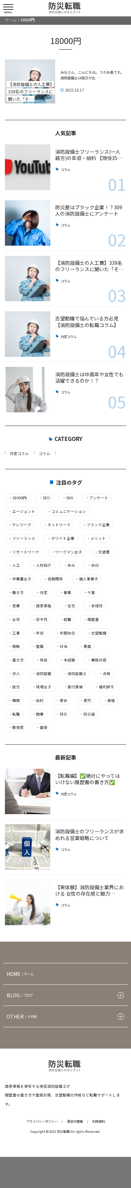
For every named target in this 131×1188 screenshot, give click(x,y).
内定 (42, 593)
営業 (14, 606)
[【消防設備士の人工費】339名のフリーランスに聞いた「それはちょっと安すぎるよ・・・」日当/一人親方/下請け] (27, 278)
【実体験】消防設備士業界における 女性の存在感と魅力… (89, 890)
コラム (65, 170)
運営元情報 (75, 1121)
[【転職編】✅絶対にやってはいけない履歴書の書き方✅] (27, 791)
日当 (61, 646)
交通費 (102, 552)
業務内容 (97, 660)
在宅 (69, 606)
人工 (14, 565)
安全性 (40, 619)
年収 (38, 633)
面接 (42, 727)
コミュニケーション (67, 511)
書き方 (16, 660)
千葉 (89, 593)
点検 (104, 674)
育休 (61, 700)
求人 (14, 674)
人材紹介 (41, 565)
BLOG (20, 995)
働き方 (16, 593)
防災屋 (87, 714)
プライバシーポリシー (42, 1121)
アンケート (96, 498)
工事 (14, 633)
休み (69, 565)
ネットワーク (57, 525)
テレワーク (19, 525)
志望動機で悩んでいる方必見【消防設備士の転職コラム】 (87, 321)
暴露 (85, 646)
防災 (61, 714)
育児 (85, 700)
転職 (14, 714)
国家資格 (41, 606)
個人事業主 (86, 579)
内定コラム (69, 337)
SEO (44, 498)
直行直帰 (73, 687)
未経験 (67, 660)
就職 (65, 619)
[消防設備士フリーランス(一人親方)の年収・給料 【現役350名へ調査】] (27, 167)
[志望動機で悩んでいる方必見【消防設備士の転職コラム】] (27, 334)
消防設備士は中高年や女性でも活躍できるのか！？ (89, 377)
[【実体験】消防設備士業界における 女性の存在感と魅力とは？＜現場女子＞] (27, 902)
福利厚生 (104, 687)
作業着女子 (19, 579)
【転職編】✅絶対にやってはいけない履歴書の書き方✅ (87, 778)
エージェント (21, 511)
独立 (14, 687)
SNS (67, 498)
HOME (20, 973)
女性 (14, 619)
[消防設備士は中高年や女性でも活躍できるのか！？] (27, 389)
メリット (96, 538)
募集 (65, 593)
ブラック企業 (96, 525)
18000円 (17, 498)
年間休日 (65, 633)
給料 (38, 700)
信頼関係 (53, 579)
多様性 (95, 606)
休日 (93, 565)
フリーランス (21, 538)
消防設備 (41, 674)
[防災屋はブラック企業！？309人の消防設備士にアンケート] (27, 223)
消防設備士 (75, 674)
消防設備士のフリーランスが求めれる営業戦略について (89, 834)
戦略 (14, 646)
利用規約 (98, 1121)
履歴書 (91, 619)
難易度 (16, 727)
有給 (42, 660)
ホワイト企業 (61, 538)
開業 (38, 714)
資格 (109, 700)
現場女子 (41, 687)
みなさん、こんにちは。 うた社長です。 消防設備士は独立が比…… (92, 75)
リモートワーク (23, 552)
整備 (38, 646)
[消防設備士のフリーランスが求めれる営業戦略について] (27, 847)
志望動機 (97, 633)
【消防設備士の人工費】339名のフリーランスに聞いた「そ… (89, 266)
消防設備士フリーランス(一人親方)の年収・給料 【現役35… (88, 154)
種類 (14, 700)
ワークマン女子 (66, 552)
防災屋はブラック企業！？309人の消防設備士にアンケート (88, 210)
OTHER (22, 1016)
